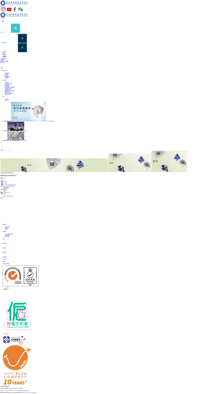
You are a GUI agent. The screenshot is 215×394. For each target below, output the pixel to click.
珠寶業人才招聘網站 (4, 61)
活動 (3, 53)
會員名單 (7, 99)
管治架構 (7, 228)
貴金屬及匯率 (3, 58)
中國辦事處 (7, 76)
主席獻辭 (7, 74)
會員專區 (4, 56)
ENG (4, 5)
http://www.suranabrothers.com (9, 186)
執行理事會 (7, 86)
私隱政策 (6, 392)
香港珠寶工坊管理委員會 (10, 87)
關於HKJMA (7, 226)
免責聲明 (2, 392)
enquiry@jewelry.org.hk (24, 390)
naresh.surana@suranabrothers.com (10, 184)
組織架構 (7, 82)
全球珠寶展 (7, 236)
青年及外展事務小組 (9, 93)
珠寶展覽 (4, 51)
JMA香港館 (7, 235)
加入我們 (7, 100)
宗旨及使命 (7, 73)
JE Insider (4, 55)
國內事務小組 (7, 91)
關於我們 (4, 42)
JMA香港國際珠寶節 (9, 234)
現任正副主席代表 (8, 83)
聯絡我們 (7, 77)
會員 (6, 229)
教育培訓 (4, 54)
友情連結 (2, 60)
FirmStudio (34, 392)
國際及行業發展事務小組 (10, 90)
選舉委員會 (7, 84)
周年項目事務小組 (8, 88)
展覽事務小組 (7, 89)
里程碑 (6, 75)
